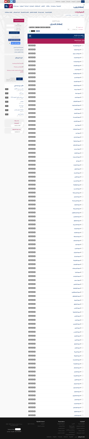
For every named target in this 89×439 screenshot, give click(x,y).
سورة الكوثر (77, 391)
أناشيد (73, 423)
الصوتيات (31, 6)
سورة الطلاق (77, 220)
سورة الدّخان (77, 137)
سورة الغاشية (76, 312)
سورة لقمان (77, 113)
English (63, 1)
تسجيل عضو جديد (18, 49)
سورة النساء (77, 57)
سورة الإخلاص (76, 407)
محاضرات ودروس (80, 426)
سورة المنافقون (76, 212)
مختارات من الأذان (70, 430)
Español (79, 1)
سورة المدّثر (77, 256)
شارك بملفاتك (8, 12)
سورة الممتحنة (76, 200)
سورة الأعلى (77, 308)
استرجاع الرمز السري (18, 47)
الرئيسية (58, 6)
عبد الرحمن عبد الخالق (20, 99)
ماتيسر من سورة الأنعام (19, 89)
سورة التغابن (76, 216)
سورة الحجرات (76, 157)
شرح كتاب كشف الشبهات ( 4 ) (17, 97)
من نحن (8, 431)
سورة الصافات (76, 129)
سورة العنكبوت (76, 105)
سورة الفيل (77, 379)
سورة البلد (77, 320)
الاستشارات (37, 6)
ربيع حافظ (22, 107)
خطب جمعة (82, 430)
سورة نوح (77, 244)
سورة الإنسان (76, 264)
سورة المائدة (77, 61)
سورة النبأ (77, 272)
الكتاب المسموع (81, 433)
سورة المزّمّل (77, 252)
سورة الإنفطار (76, 288)
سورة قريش (77, 383)
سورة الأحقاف (76, 145)
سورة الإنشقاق (76, 296)
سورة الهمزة (77, 375)
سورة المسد (77, 403)
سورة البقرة (77, 49)
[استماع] (34, 45)
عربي (83, 1)
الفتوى (43, 6)
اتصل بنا (12, 431)
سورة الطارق (77, 304)
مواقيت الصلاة (41, 426)
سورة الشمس (76, 324)
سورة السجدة (76, 117)
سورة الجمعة (76, 208)
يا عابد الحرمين (21, 114)
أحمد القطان (22, 112)
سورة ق (78, 161)
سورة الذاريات (76, 165)
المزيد (19, 78)
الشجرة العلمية (25, 12)
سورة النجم (77, 173)
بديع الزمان (21, 106)
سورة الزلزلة (77, 355)
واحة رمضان (62, 426)
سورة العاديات (76, 359)
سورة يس (77, 125)
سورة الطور (77, 169)
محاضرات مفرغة (81, 428)
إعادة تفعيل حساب (18, 52)
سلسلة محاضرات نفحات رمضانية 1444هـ (15, 71)
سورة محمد (77, 149)
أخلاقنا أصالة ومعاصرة (17, 63)
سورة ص (78, 133)
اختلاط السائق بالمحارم (19, 110)
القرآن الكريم (48, 12)
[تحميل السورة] (33, 45)
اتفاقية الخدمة (18, 431)
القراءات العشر (33, 12)
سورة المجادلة (76, 192)
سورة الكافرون (76, 395)
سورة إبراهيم (76, 73)
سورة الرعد (77, 69)
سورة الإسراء (77, 81)
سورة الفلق (77, 411)
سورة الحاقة (77, 236)
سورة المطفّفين (76, 292)
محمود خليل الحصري (20, 91)
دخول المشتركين (14, 32)
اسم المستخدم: (18, 24)
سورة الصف (77, 204)
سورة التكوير (77, 284)
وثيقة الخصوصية (11, 429)
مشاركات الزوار (31, 423)
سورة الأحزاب (77, 121)
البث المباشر (16, 12)
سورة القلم (77, 232)
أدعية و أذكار (72, 432)
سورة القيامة (76, 260)
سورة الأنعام (77, 65)
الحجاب (22, 101)
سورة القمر (77, 177)
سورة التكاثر (77, 367)
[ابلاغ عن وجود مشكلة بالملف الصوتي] (31, 45)
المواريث (22, 6)
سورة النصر (77, 399)
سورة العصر (77, 371)
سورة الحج (77, 97)
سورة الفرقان (76, 101)
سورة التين (77, 340)
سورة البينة (77, 351)
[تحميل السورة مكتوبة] (29, 45)
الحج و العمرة (61, 428)
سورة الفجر (77, 316)
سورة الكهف (76, 85)
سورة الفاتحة (76, 45)
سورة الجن (77, 248)
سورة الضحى (76, 332)
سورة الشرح (77, 336)
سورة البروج (77, 300)
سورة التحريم (76, 224)
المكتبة (26, 6)
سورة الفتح (77, 153)
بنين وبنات (16, 6)
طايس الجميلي (21, 103)
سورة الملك (77, 228)
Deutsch (73, 1)
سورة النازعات (76, 276)
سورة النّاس (77, 415)
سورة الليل (77, 328)
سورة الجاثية (77, 141)
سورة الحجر (77, 77)
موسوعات (53, 6)
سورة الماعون (76, 387)
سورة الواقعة (76, 184)
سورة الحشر (77, 196)
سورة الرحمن (77, 180)
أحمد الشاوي (21, 95)
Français (68, 1)
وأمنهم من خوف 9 (18, 66)
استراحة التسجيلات (70, 434)
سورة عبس (77, 280)
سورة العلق (77, 344)
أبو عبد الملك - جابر (20, 116)
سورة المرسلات (76, 268)
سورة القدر (77, 348)
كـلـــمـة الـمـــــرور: (18, 29)
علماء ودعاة (41, 12)
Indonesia (58, 1)
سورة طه (77, 93)
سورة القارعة (77, 363)
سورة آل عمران (76, 53)
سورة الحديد (77, 188)
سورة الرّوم (77, 109)
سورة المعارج (77, 240)
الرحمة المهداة (61, 423)
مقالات (48, 6)
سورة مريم (77, 89)
